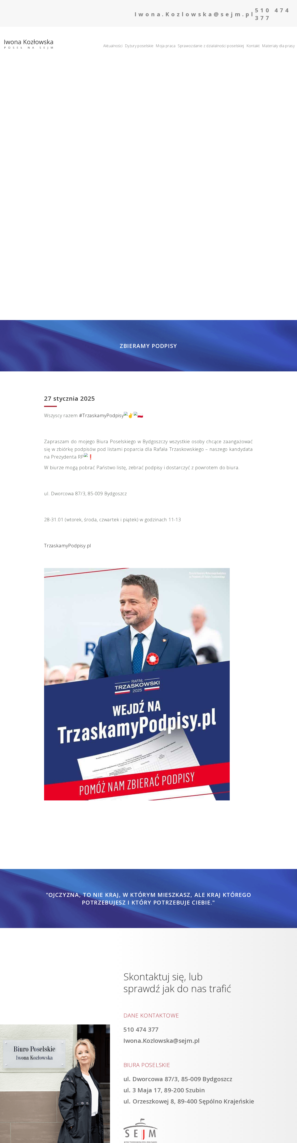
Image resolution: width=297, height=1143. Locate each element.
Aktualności (113, 45)
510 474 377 (141, 1029)
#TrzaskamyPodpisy (101, 415)
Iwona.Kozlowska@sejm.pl (161, 1040)
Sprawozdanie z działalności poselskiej (211, 45)
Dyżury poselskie (139, 45)
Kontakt (253, 45)
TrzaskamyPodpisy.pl (67, 545)
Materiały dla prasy (278, 45)
